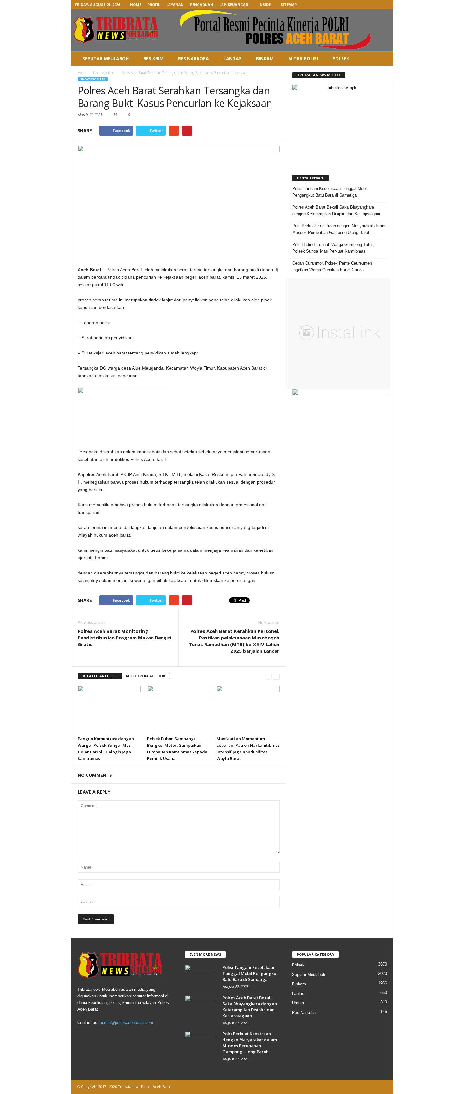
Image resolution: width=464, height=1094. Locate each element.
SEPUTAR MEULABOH (105, 59)
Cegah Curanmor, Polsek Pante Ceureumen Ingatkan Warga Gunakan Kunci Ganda (332, 266)
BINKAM (265, 59)
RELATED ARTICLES (99, 676)
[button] (384, 59)
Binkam (299, 984)
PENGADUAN (201, 4)
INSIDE (265, 4)
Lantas (298, 993)
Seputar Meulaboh (308, 974)
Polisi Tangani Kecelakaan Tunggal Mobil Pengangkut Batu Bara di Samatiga (329, 192)
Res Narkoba (304, 1012)
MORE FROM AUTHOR (145, 676)
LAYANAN (175, 4)
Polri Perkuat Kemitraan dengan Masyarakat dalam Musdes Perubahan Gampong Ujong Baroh (338, 229)
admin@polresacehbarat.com (126, 1022)
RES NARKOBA (193, 59)
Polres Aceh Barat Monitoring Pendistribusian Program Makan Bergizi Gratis (124, 637)
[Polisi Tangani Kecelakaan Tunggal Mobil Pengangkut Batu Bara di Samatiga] (200, 976)
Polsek (298, 965)
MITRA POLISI (303, 59)
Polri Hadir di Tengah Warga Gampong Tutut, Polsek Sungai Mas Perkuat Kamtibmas (333, 247)
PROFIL (153, 4)
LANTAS (232, 59)
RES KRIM (153, 59)
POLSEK (340, 59)
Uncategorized (92, 79)
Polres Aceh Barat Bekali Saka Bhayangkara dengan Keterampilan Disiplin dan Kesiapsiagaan (336, 210)
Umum (298, 1003)
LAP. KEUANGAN (233, 4)
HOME (135, 4)
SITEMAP (289, 4)
